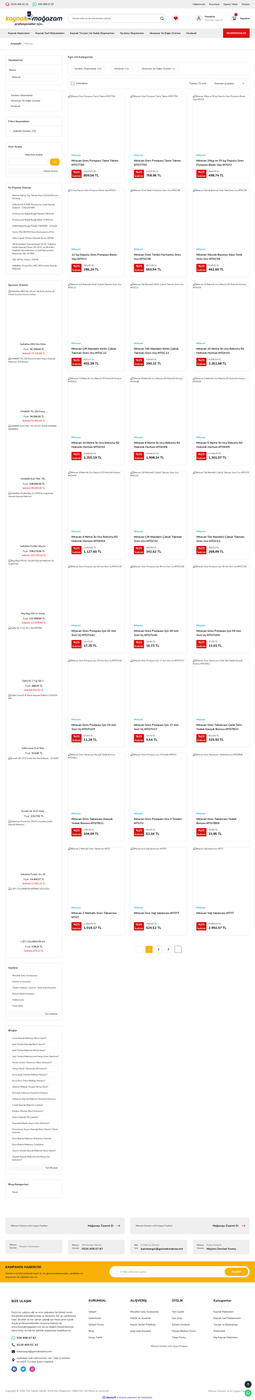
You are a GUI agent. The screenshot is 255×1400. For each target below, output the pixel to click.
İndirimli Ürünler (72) (24, 131)
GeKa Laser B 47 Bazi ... (34, 748)
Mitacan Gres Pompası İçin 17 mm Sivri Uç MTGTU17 (156, 727)
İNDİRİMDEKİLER (236, 33)
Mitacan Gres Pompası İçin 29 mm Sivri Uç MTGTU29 (93, 727)
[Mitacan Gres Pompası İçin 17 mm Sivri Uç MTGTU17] (158, 687)
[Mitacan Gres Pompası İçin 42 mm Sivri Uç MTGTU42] (96, 593)
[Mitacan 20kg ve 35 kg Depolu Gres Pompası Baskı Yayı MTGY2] (221, 123)
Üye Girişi (177, 1318)
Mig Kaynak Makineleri (226, 1337)
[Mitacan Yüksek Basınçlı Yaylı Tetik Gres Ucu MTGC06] (221, 217)
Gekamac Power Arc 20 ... (33, 874)
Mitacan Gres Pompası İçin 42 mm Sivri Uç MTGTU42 (93, 633)
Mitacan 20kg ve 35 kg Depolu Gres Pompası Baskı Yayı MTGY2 (220, 163)
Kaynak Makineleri (223, 1311)
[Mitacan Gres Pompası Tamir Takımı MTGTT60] (96, 123)
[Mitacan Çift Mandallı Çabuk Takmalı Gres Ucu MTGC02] (158, 499)
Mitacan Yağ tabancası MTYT (215, 913)
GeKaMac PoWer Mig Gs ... (34, 546)
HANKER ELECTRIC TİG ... (34, 478)
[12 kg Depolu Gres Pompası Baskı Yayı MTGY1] (96, 217)
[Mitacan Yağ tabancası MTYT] (221, 875)
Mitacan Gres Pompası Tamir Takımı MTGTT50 (157, 163)
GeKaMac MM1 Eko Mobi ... (34, 344)
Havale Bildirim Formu (184, 1331)
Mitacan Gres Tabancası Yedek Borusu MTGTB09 (216, 821)
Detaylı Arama (50, 171)
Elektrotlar (219, 1331)
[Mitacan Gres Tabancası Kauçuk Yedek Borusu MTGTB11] (96, 781)
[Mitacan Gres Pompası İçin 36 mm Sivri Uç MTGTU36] (221, 593)
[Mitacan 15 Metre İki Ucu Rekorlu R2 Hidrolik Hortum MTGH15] (221, 311)
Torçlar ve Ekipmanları (226, 1324)
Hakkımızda (199, 4)
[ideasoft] (109, 1397)
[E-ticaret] (127, 1397)
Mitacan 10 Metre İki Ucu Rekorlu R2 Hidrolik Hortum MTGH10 (95, 445)
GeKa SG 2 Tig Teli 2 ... (34, 680)
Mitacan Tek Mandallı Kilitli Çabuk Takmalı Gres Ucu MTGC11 (156, 351)
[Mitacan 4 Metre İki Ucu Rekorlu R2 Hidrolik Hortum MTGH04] (96, 499)
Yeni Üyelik (178, 1311)
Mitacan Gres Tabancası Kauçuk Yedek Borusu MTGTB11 (92, 821)
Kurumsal (214, 4)
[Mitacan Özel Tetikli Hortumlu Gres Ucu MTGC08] (158, 217)
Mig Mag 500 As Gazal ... (34, 613)
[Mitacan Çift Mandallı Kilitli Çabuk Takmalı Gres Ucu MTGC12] (96, 311)
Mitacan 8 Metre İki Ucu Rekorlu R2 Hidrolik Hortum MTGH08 (157, 445)
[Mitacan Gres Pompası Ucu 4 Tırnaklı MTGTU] (158, 781)
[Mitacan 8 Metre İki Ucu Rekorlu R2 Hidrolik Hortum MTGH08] (158, 405)
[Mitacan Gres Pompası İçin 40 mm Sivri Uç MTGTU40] (158, 593)
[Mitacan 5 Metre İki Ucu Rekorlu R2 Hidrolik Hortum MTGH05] (221, 405)
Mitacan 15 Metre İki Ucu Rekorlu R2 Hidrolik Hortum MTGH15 (220, 351)
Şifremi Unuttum (181, 1324)
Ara (55, 162)
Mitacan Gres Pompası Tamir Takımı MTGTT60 (94, 163)
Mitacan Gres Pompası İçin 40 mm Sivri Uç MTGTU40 (156, 633)
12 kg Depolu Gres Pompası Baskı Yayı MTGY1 (94, 257)
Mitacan (28, 43)
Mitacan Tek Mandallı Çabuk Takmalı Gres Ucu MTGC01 (220, 539)
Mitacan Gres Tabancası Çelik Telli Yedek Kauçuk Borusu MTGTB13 (219, 727)
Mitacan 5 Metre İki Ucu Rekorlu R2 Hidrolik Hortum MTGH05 (219, 445)
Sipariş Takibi (230, 4)
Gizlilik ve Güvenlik (140, 1318)
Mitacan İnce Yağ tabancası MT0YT (156, 913)
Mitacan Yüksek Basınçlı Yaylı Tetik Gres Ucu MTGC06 (219, 257)
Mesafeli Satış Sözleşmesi (144, 1311)
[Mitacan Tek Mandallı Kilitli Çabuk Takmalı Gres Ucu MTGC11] (158, 311)
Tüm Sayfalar (51, 1014)
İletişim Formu (96, 1324)
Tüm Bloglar (51, 1167)
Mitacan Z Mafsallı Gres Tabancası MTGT (94, 915)
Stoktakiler (82, 83)
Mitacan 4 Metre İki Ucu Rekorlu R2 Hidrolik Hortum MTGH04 (94, 539)
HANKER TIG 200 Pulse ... (33, 411)
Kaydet (236, 1272)
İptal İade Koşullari (140, 1331)
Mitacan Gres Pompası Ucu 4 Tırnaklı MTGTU (158, 821)
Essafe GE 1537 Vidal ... (34, 811)
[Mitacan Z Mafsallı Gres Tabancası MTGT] (96, 875)
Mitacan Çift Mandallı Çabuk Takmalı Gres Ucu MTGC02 (158, 539)
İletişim (246, 4)
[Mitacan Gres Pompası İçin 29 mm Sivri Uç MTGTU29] (96, 687)
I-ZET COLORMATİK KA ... (34, 941)
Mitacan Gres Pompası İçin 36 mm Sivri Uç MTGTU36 (218, 633)
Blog (91, 1331)
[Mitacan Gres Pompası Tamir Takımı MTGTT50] (158, 123)
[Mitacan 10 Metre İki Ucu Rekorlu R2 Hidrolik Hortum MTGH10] (96, 405)
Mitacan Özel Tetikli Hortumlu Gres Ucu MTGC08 (157, 257)
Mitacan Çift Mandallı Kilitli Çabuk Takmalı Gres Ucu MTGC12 (93, 351)
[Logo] (33, 18)
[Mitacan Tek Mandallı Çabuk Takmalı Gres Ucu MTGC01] (221, 499)
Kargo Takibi (95, 1337)
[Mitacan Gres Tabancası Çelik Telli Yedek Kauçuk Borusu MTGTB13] (221, 687)
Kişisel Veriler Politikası (143, 1324)
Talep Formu (179, 1337)
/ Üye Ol (218, 20)
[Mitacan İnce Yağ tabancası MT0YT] (158, 875)
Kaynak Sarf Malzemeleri (227, 1318)
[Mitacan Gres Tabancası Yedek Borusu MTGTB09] (221, 781)
